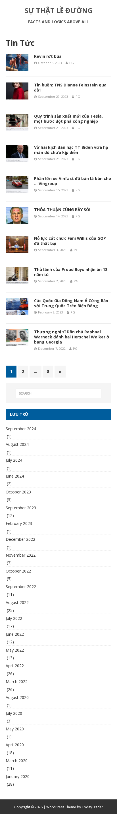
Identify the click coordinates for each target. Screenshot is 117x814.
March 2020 (17, 760)
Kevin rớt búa (48, 56)
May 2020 (15, 729)
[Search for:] (58, 393)
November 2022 (20, 555)
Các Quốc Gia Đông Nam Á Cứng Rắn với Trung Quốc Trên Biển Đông (71, 303)
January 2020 (18, 776)
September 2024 (21, 428)
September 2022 (21, 586)
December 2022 (20, 539)
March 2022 (17, 681)
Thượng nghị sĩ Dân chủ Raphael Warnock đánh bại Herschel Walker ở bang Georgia (71, 337)
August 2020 (17, 697)
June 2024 (15, 476)
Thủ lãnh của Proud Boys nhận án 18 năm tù (70, 272)
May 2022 (15, 650)
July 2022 (14, 618)
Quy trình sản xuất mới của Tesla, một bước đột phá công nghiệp (68, 118)
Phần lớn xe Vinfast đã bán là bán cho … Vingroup (72, 181)
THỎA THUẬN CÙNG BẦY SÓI (62, 209)
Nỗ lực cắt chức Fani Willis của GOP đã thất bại (70, 241)
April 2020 (15, 744)
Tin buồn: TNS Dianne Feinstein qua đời (70, 87)
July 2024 (14, 460)
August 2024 (17, 444)
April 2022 (15, 665)
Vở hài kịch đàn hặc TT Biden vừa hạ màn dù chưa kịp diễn (71, 150)
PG (71, 63)
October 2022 (18, 571)
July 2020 (14, 713)
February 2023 (19, 523)
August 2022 (17, 602)
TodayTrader (92, 807)
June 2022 (15, 634)
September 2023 (21, 507)
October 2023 (18, 492)
